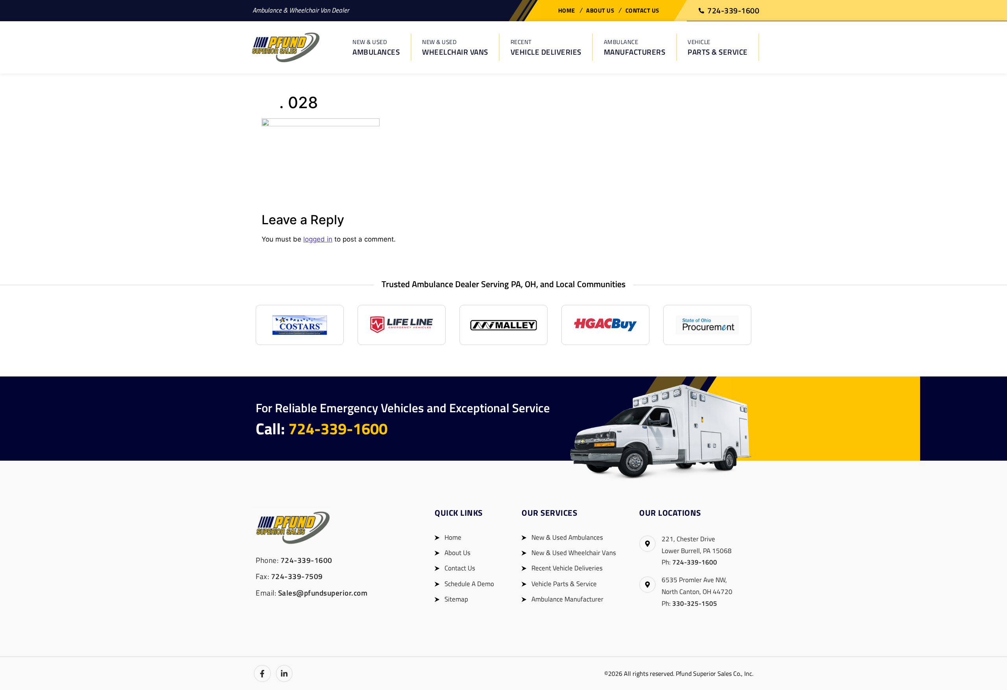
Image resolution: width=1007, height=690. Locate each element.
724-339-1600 (337, 429)
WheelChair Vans (455, 47)
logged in (317, 239)
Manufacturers (635, 47)
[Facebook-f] (262, 673)
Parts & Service (718, 47)
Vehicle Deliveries (546, 47)
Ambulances (376, 47)
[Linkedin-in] (284, 673)
